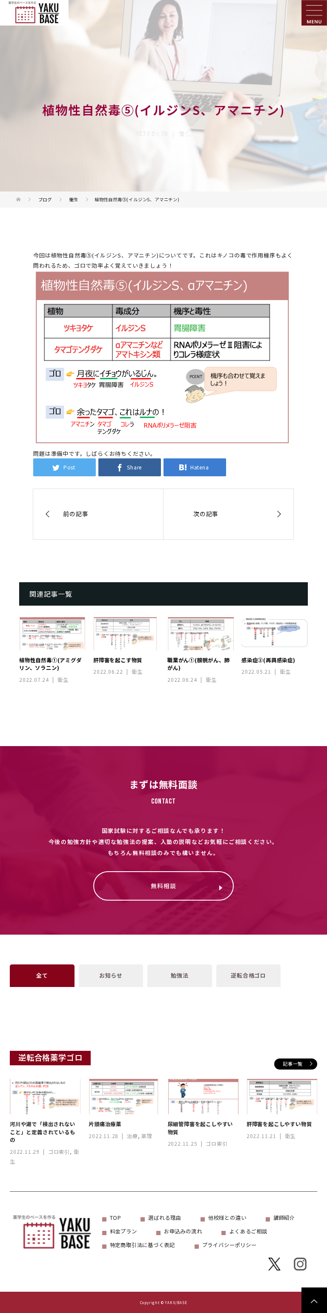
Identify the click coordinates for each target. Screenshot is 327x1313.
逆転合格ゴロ (248, 975)
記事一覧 (293, 1063)
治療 (132, 1135)
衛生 (185, 133)
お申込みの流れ (183, 1231)
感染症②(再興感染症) (268, 660)
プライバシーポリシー (229, 1245)
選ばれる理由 (164, 1217)
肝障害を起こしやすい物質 (279, 1124)
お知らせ (111, 975)
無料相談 (163, 885)
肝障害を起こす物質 (117, 660)
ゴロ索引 (59, 1151)
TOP (115, 1217)
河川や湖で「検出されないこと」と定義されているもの (42, 1132)
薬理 (146, 1135)
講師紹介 (284, 1217)
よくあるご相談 (248, 1231)
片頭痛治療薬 (105, 1124)
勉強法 (179, 975)
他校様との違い (227, 1217)
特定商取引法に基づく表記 (142, 1245)
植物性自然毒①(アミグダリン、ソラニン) (50, 664)
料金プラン (123, 1231)
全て (42, 975)
